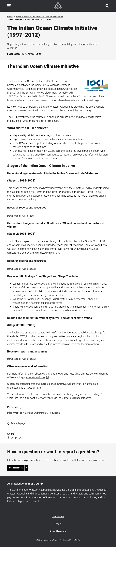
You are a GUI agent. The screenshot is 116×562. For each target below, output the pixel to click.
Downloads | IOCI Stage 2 (21, 269)
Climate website (35, 377)
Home (10, 16)
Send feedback (15, 467)
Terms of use (58, 516)
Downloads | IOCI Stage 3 (21, 359)
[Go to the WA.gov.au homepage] (58, 6)
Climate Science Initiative (52, 384)
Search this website (107, 6)
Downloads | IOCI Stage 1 (21, 216)
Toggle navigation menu (9, 6)
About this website (58, 531)
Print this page (17, 423)
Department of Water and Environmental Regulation (39, 16)
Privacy (58, 523)
